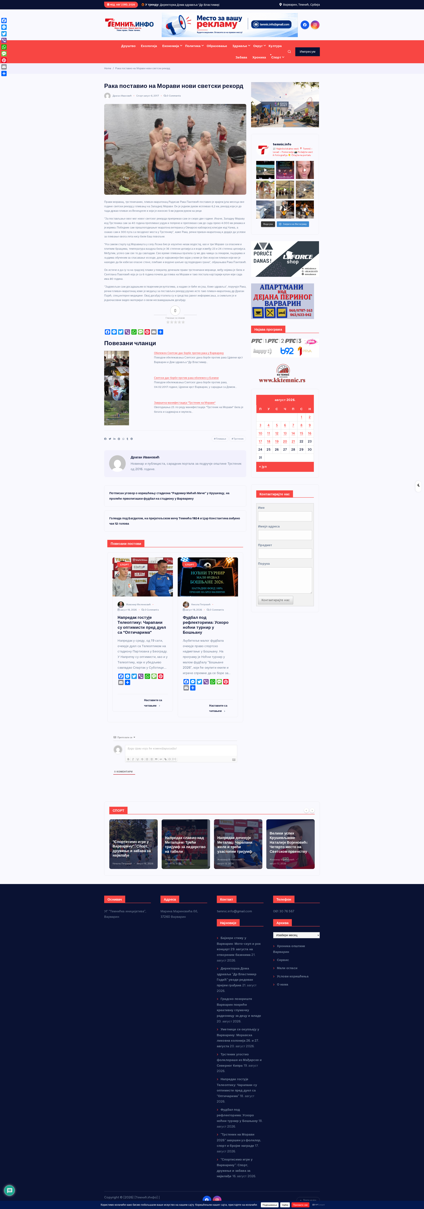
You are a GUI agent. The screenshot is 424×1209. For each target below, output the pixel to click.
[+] (174, 769)
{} (170, 769)
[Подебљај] (128, 769)
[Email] (4, 67)
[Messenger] (4, 27)
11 (268, 443)
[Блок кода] (161, 769)
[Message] (4, 53)
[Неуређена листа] (151, 769)
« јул (263, 477)
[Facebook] (4, 20)
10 (260, 443)
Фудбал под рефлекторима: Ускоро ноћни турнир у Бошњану (237, 1125)
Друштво (128, 56)
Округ (258, 56)
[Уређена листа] (147, 769)
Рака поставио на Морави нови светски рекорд (142, 78)
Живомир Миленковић (138, 614)
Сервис (283, 970)
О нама (282, 995)
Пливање (221, 448)
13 (285, 443)
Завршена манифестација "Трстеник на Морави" (184, 412)
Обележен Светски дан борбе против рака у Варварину (189, 363)
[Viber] (4, 40)
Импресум (308, 62)
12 (277, 443)
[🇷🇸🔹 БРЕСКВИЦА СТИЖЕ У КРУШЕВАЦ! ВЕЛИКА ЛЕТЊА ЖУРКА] (305, 180)
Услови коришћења (293, 986)
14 (293, 443)
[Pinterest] (4, 60)
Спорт (276, 67)
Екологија (149, 56)
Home (107, 78)
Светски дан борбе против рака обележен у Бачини (186, 388)
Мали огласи (287, 978)
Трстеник (239, 448)
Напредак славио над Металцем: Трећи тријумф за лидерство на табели (133, 855)
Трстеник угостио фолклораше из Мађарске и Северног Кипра (239, 1070)
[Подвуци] (137, 769)
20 (285, 451)
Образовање (217, 56)
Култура (275, 56)
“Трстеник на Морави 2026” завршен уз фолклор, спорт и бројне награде (239, 1150)
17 (260, 451)
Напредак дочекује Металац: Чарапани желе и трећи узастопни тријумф (182, 855)
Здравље (239, 56)
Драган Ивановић (122, 105)
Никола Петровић (201, 614)
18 (268, 451)
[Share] (4, 73)
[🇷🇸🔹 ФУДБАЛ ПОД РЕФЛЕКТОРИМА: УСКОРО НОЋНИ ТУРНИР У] (285, 180)
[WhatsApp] (4, 47)
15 (301, 443)
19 (277, 451)
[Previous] (306, 820)
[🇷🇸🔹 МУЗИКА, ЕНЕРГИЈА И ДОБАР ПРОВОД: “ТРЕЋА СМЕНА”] (285, 220)
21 (293, 451)
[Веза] (165, 769)
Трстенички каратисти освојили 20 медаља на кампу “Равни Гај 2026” (290, 859)
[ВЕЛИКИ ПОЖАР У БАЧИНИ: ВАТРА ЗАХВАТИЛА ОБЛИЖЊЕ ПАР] (265, 220)
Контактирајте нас (276, 610)
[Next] (312, 820)
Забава (241, 67)
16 (309, 443)
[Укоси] (133, 769)
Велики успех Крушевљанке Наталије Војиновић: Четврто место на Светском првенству (236, 852)
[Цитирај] (156, 769)
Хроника (259, 67)
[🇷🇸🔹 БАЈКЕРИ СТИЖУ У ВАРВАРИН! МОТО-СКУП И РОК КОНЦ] (265, 180)
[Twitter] (4, 33)
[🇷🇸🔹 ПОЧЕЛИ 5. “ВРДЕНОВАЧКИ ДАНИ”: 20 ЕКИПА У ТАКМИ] (265, 200)
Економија (170, 56)
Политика (193, 56)
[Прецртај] (142, 769)
